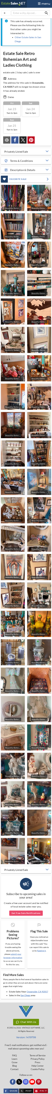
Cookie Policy (37, 1069)
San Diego (25, 995)
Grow (14, 1062)
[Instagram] (26, 1082)
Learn (14, 1059)
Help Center (37, 1065)
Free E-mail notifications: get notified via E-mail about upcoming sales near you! (26, 1047)
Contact (14, 1069)
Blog (14, 1065)
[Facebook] (13, 1082)
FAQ (14, 1055)
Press (37, 1062)
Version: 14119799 (26, 1037)
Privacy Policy (37, 1059)
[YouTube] (32, 1082)
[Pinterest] (39, 1082)
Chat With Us (28, 1022)
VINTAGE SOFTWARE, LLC (33, 1028)
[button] (26, 151)
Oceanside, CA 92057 (37, 991)
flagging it (41, 951)
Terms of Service (37, 1055)
